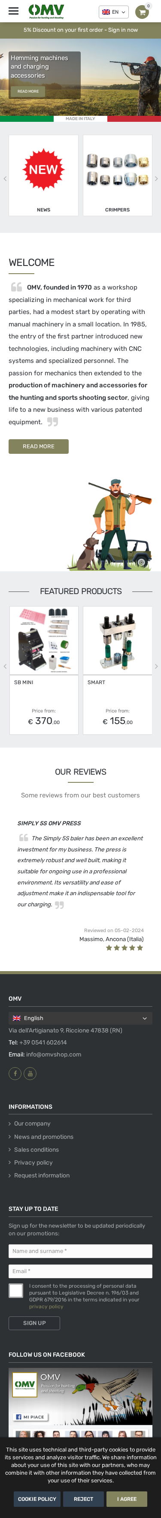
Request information (42, 1175)
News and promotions (43, 1137)
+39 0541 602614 (43, 1042)
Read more (28, 91)
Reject (83, 1499)
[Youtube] (30, 1073)
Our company (32, 1123)
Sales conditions (36, 1149)
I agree (127, 1499)
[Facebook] (15, 1073)
